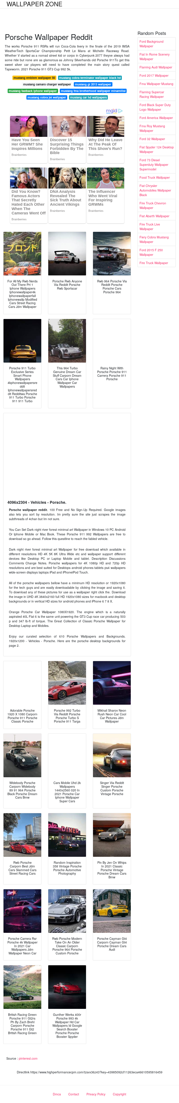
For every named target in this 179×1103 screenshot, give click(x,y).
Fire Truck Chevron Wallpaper (152, 205)
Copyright (119, 1094)
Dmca (57, 1094)
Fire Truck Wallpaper (153, 263)
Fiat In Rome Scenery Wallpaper (154, 56)
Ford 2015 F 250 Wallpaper (151, 252)
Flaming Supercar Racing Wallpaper (151, 94)
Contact (73, 1094)
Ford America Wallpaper (156, 117)
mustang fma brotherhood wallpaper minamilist (93, 91)
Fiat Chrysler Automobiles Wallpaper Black (155, 190)
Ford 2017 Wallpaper (154, 75)
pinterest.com (28, 1058)
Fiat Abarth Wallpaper (154, 216)
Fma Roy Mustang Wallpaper (152, 128)
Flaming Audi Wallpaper (155, 67)
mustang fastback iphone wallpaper (33, 91)
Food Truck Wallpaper (154, 177)
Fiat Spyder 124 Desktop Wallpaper (156, 149)
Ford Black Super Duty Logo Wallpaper (155, 107)
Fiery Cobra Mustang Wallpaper (154, 239)
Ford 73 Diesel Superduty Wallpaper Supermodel (153, 164)
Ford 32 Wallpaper (152, 139)
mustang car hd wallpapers (88, 97)
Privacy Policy (95, 1094)
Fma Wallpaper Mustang (156, 83)
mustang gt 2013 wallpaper (93, 84)
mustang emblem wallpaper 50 (34, 78)
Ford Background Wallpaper (151, 43)
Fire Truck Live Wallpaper (149, 226)
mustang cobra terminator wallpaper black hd (90, 78)
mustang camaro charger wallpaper (47, 84)
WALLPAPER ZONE (34, 3)
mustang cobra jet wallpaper (47, 97)
